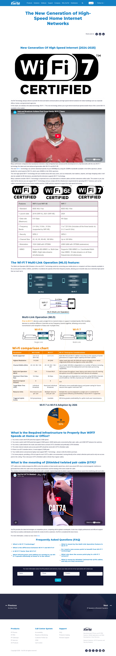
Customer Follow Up (41, 637)
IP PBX (13, 635)
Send (58, 580)
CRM (36, 640)
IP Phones (14, 632)
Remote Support (64, 637)
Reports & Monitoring (41, 635)
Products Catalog (64, 635)
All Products (14, 643)
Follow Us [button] (100, 3)
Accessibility (39, 632)
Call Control (38, 643)
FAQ (60, 632)
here (38, 535)
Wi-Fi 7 (18, 168)
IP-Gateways (15, 637)
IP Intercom (14, 640)
